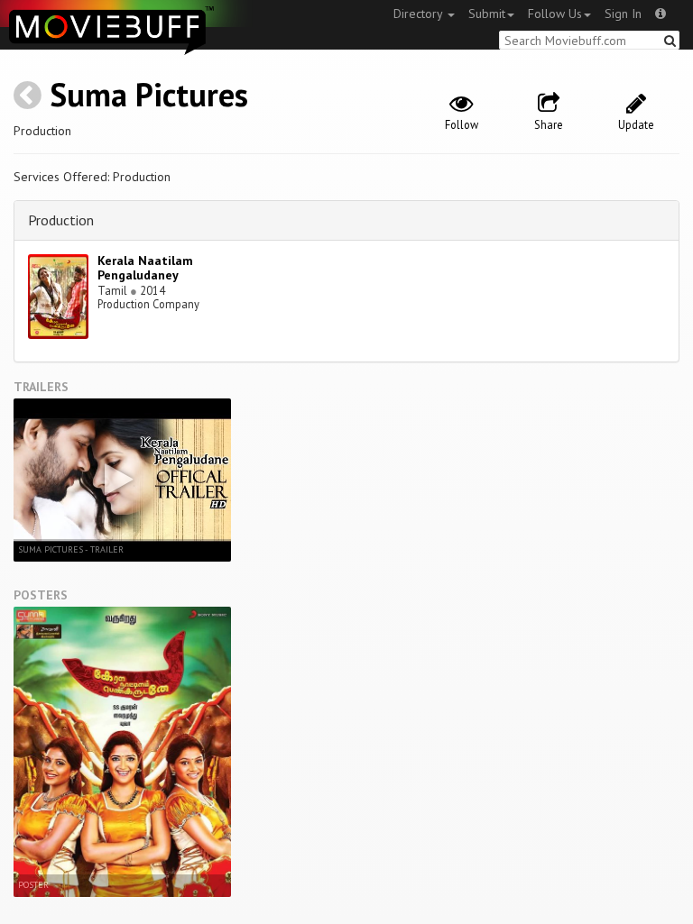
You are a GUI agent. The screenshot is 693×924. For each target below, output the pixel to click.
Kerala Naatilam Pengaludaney (145, 268)
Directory (419, 13)
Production (61, 220)
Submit (486, 13)
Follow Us (555, 13)
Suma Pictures (149, 94)
